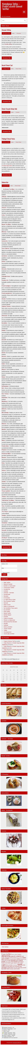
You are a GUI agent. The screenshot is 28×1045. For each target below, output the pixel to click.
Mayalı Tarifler (7, 613)
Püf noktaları (14, 961)
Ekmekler (6, 596)
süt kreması (15, 965)
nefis (17, 960)
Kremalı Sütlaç (6, 30)
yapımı (11, 966)
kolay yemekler (7, 960)
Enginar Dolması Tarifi (9, 641)
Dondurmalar (7, 594)
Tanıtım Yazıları (7, 628)
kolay (18, 959)
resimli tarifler (7, 963)
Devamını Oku (7, 58)
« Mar (3, 681)
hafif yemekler (13, 957)
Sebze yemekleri (8, 627)
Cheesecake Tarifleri (9, 587)
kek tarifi (15, 959)
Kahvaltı (6, 603)
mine (13, 33)
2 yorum (17, 112)
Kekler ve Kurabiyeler (9, 606)
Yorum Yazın (18, 68)
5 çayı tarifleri (6, 954)
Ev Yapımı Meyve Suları (9, 599)
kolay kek (22, 959)
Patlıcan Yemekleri (8, 618)
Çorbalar (6, 591)
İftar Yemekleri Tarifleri (9, 601)
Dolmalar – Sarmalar (9, 592)
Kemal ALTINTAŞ (17, 1042)
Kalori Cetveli (7, 604)
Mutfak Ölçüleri (7, 615)
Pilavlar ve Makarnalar (9, 620)
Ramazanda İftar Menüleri (10, 621)
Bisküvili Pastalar (8, 584)
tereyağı (7, 966)
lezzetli (13, 960)
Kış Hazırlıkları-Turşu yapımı (10, 608)
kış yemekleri (7, 609)
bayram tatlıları (14, 954)
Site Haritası (5, 947)
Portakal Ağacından (7, 165)
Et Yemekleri (7, 597)
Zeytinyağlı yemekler (9, 633)
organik (20, 960)
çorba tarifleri (17, 968)
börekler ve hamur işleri (9, 586)
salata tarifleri (20, 963)
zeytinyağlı (15, 967)
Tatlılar (5, 630)
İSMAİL (11, 655)
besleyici (19, 954)
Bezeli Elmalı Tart (7, 65)
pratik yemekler (8, 961)
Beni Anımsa (6, 572)
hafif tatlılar (7, 957)
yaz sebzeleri (16, 966)
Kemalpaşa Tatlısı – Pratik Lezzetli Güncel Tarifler (12, 6)
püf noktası (21, 961)
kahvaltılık (11, 959)
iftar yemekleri (19, 957)
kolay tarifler (7, 611)
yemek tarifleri (10, 967)
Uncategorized (7, 632)
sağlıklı (4, 965)
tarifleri (3, 966)
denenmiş (6, 956)
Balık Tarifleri (7, 582)
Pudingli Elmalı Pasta (8, 138)
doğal (12, 956)
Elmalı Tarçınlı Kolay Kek (9, 109)
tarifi (20, 964)
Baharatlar (5, 182)
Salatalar (6, 625)
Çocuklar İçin (7, 589)
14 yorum (19, 33)
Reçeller (6, 623)
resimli (3, 963)
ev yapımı (17, 956)
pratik (3, 961)
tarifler (23, 965)
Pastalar (6, 616)
